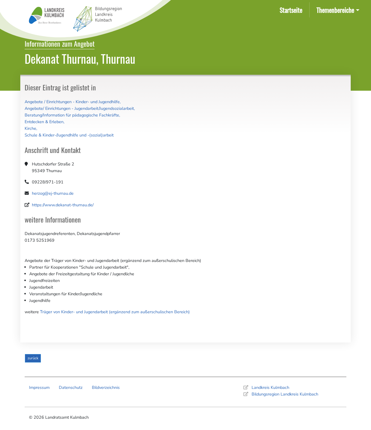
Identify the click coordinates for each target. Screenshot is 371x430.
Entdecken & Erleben (44, 122)
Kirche (30, 128)
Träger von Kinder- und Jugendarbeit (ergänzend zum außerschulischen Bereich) (115, 312)
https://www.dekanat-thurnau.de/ (63, 205)
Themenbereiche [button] (335, 9)
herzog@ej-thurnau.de (53, 193)
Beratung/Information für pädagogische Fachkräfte (72, 115)
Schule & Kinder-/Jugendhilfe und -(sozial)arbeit (69, 135)
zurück (33, 358)
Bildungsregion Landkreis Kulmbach (285, 394)
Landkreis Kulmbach (270, 387)
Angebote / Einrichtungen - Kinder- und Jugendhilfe (72, 102)
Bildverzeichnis (106, 387)
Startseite (292, 9)
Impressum (39, 387)
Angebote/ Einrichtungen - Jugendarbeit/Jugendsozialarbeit (79, 108)
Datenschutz (71, 387)
